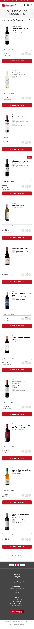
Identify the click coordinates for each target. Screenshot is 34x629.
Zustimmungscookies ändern (17, 624)
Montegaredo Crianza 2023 (20, 29)
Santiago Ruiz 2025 (19, 73)
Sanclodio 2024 (18, 205)
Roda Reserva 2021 (19, 382)
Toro (13, 335)
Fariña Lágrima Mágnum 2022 (21, 338)
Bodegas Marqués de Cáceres (20, 119)
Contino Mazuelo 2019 (20, 248)
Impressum (8, 621)
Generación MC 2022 (20, 117)
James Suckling (20, 125)
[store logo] (8, 6)
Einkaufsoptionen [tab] (7, 20)
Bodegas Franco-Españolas (19, 297)
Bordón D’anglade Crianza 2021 (22, 294)
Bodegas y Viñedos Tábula (19, 163)
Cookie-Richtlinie (25, 621)
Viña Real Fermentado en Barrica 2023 (21, 471)
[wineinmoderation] (17, 614)
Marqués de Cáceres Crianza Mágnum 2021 (21, 426)
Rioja (13, 115)
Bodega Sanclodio (17, 207)
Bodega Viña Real (17, 473)
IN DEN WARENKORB (17, 61)
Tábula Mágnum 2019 (20, 161)
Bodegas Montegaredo (18, 32)
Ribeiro (14, 203)
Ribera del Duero (16, 26)
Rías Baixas (15, 70)
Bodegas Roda (16, 383)
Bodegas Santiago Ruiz (18, 74)
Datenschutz (15, 621)
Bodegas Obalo (16, 517)
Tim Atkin (19, 77)
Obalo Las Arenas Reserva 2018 (21, 515)
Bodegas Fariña (16, 341)
